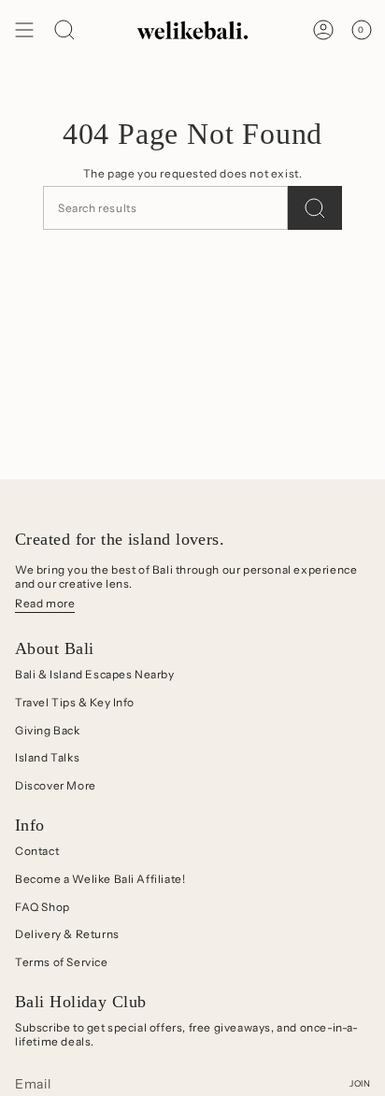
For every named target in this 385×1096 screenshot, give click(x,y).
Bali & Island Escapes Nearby (95, 674)
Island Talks (47, 757)
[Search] (315, 208)
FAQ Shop (42, 907)
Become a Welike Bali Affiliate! (100, 879)
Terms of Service (61, 962)
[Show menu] (24, 29)
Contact (37, 851)
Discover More (55, 785)
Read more (45, 603)
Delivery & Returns (67, 934)
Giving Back (47, 730)
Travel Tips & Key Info (75, 702)
